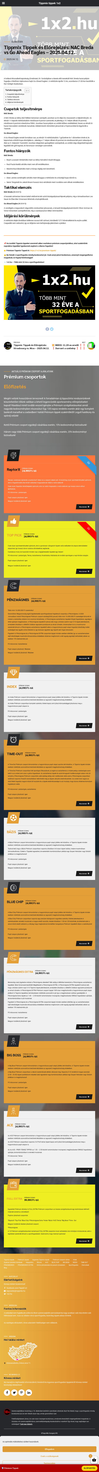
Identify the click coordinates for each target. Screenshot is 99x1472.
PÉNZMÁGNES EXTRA (25, 1265)
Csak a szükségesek (50, 1456)
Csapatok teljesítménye (15, 94)
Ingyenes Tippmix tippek (40, 1260)
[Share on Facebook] (47, 329)
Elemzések (17, 41)
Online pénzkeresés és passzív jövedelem (51, 1265)
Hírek (75, 1260)
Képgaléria (29, 1262)
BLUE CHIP (55, 1262)
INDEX (75, 1262)
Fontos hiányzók (13, 97)
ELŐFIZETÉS (89, 1468)
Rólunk (39, 1262)
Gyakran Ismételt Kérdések (13, 1262)
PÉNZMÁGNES (9, 1265)
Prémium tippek (23, 1260)
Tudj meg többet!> (26, 1424)
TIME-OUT (84, 1262)
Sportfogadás (73, 1265)
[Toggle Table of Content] (26, 90)
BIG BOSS (66, 1262)
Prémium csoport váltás (61, 1260)
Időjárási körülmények (15, 102)
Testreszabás (49, 1463)
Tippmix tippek (9, 1260)
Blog (5, 1268)
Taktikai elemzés (13, 100)
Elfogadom (49, 1449)
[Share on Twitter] (52, 329)
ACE (46, 1262)
